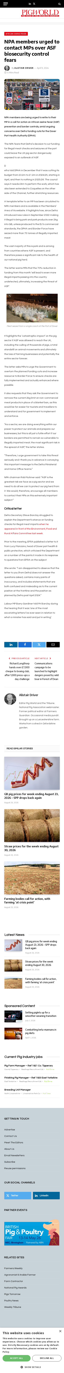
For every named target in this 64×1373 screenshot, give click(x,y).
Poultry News (11, 1300)
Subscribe (9, 1162)
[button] (32, 1367)
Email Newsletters (14, 1155)
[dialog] (32, 1350)
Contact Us (10, 1136)
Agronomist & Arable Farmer (20, 1275)
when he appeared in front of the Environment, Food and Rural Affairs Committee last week (30, 529)
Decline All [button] (47, 1358)
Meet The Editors (13, 1142)
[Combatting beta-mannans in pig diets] (13, 1033)
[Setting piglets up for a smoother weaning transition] (13, 1016)
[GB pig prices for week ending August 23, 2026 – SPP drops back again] (32, 773)
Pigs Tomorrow (12, 1294)
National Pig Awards (15, 1288)
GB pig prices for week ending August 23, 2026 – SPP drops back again (31, 795)
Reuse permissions (14, 1168)
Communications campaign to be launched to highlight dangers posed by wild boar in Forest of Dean (47, 671)
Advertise (9, 1130)
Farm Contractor (13, 1281)
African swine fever (16, 34)
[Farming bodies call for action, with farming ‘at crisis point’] (32, 877)
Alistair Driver (24, 68)
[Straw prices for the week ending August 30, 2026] (32, 825)
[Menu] (5, 4)
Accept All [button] (16, 1358)
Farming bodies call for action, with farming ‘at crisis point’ (27, 900)
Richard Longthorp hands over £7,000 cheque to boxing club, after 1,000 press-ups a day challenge (17, 671)
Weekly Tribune (12, 1307)
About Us (9, 1149)
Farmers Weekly (13, 1268)
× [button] (60, 1331)
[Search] (59, 4)
